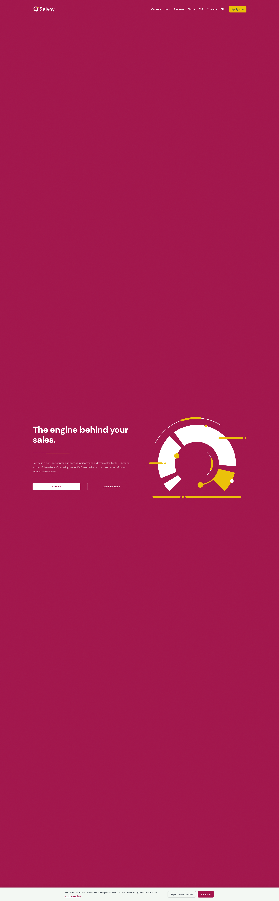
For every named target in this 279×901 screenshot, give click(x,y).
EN (223, 9)
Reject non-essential (182, 894)
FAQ (201, 9)
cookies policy (73, 896)
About (191, 9)
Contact (212, 9)
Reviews (179, 9)
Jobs (168, 9)
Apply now (237, 9)
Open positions (111, 486)
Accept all (206, 894)
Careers (156, 9)
